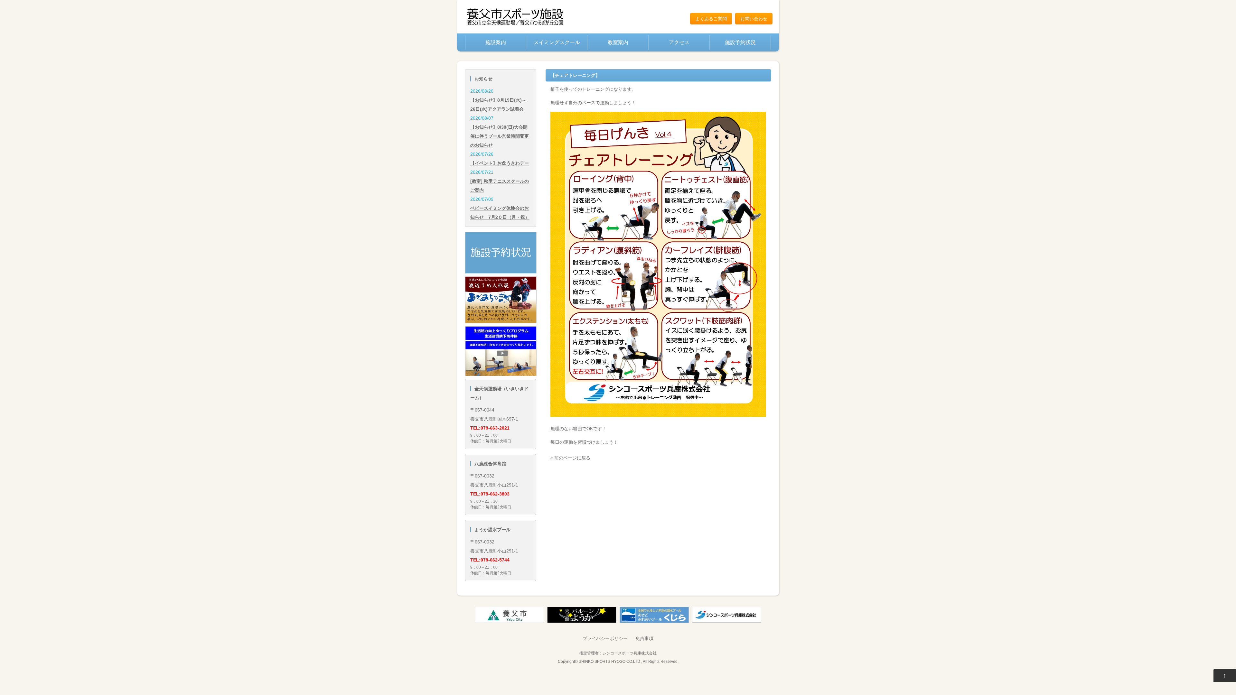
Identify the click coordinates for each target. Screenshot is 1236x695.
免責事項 (644, 638)
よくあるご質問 (711, 18)
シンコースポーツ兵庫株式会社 (630, 653)
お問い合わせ (753, 18)
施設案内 (495, 42)
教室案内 (618, 42)
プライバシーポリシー (605, 638)
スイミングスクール (557, 42)
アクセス (679, 42)
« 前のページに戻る (570, 457)
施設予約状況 (740, 42)
